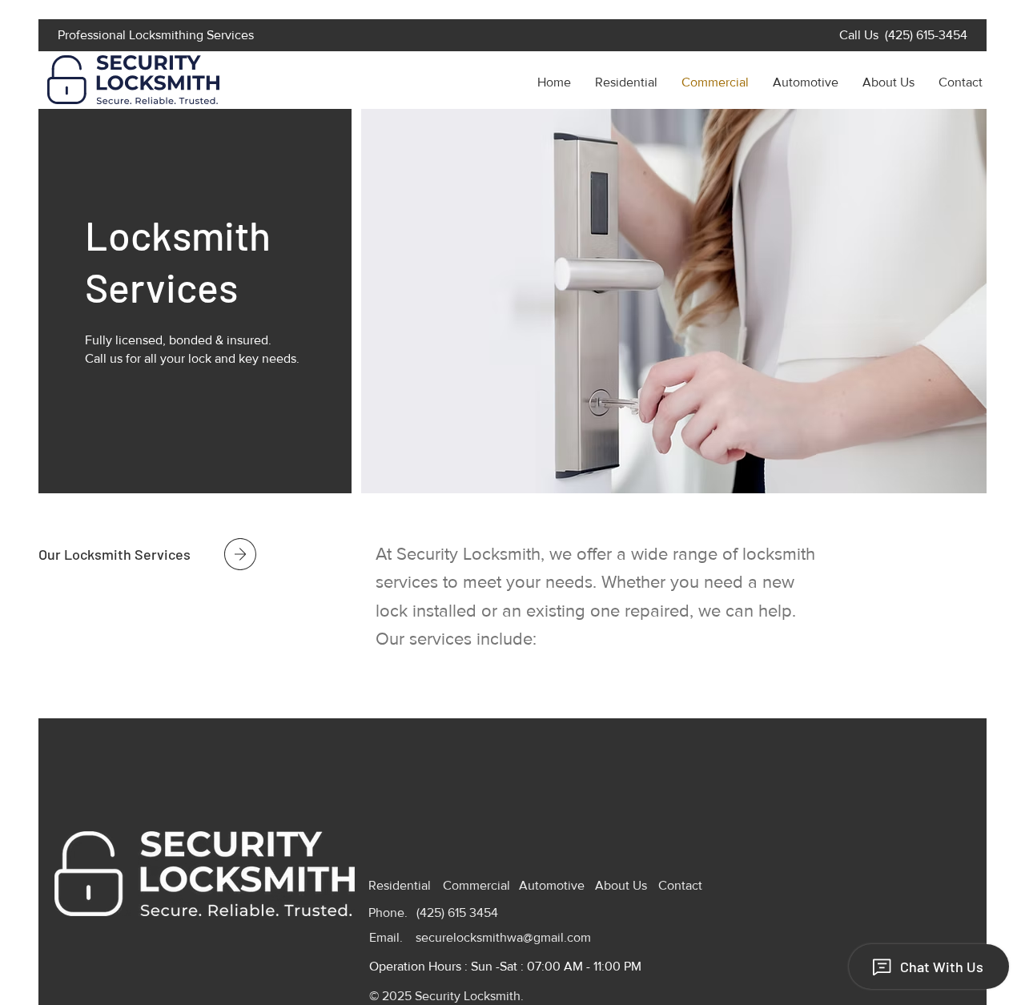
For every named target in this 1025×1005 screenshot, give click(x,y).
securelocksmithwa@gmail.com (503, 937)
